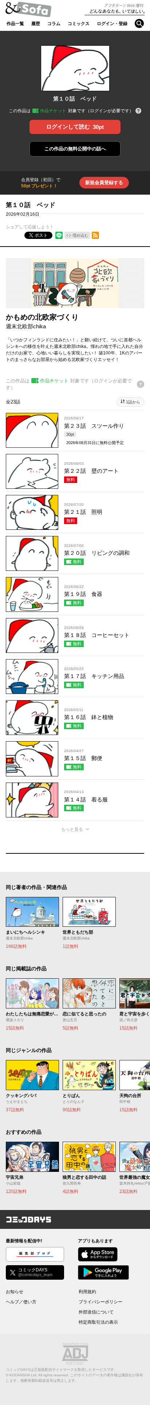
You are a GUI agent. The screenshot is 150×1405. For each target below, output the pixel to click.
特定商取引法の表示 (98, 1322)
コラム (53, 23)
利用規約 (87, 1291)
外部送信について (96, 1312)
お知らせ (14, 1291)
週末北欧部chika (26, 326)
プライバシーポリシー (100, 1301)
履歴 (35, 23)
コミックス (79, 23)
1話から (133, 402)
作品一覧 (15, 23)
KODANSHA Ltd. (23, 1375)
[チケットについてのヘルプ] (138, 111)
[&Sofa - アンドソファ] (28, 11)
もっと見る (72, 829)
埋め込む (80, 235)
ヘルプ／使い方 (21, 1301)
